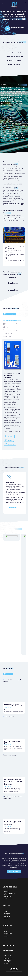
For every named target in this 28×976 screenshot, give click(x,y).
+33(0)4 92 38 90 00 (8, 898)
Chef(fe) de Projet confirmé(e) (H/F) (13, 742)
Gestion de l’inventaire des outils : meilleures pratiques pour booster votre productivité (13, 782)
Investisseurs (7, 916)
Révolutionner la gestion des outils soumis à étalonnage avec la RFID (13, 823)
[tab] (15, 320)
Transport (6, 936)
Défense (5, 931)
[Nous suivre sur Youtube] (16, 969)
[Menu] (2, 3)
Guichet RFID (7, 961)
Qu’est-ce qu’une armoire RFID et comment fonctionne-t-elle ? (13, 705)
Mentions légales (14, 974)
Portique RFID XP (8, 960)
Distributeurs (7, 913)
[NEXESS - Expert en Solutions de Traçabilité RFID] (14, 5)
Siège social (6, 891)
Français (25, 3)
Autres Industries (8, 938)
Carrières (6, 911)
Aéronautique (7, 930)
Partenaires (6, 915)
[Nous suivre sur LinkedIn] (14, 969)
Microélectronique (8, 933)
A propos (6, 910)
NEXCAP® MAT (7, 963)
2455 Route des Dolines (9, 893)
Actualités (6, 918)
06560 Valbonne (7, 894)
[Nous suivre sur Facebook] (11, 969)
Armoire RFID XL (7, 955)
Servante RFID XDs (8, 958)
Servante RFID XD (8, 957)
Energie (5, 935)
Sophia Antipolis (7, 896)
